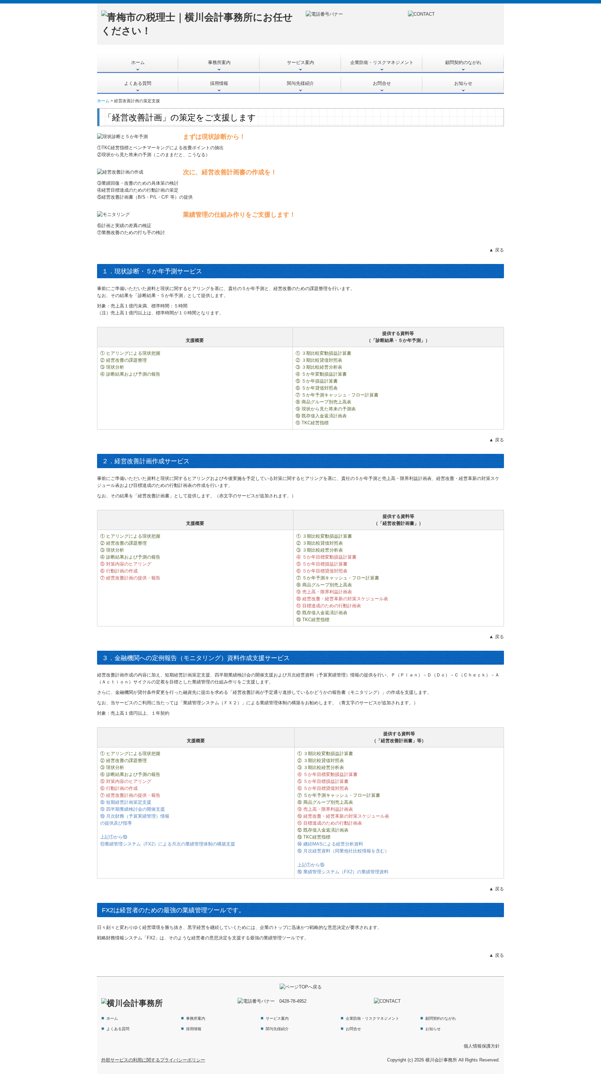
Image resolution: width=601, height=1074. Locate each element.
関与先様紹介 (300, 83)
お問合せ (382, 83)
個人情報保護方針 (482, 1046)
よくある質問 (137, 83)
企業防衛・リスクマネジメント (382, 62)
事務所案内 (219, 62)
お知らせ (463, 83)
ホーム (138, 62)
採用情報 (219, 83)
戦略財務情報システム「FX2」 (128, 937)
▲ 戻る (496, 250)
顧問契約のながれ (463, 62)
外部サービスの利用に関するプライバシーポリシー (153, 1060)
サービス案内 (300, 62)
